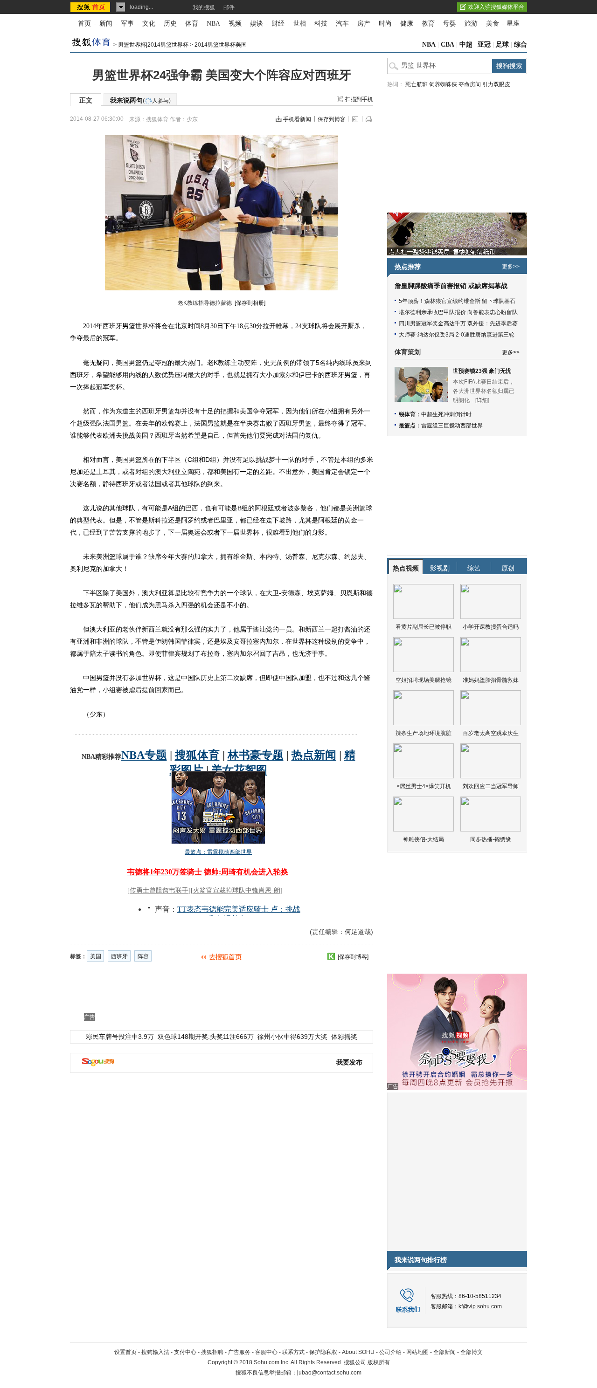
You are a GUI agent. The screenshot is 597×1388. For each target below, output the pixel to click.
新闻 (105, 23)
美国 (122, 362)
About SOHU (358, 1352)
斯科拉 (158, 520)
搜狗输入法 (155, 1352)
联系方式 (293, 1352)
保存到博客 (332, 119)
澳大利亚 (168, 471)
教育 (428, 23)
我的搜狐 (204, 7)
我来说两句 (140, 100)
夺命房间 (469, 84)
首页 (84, 23)
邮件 (229, 7)
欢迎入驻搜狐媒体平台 (496, 7)
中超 (465, 44)
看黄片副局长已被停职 (423, 627)
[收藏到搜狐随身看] (331, 956)
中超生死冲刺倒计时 (446, 414)
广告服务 (239, 1352)
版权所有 (379, 1362)
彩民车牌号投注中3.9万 (120, 1036)
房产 (363, 23)
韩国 (174, 641)
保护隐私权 (323, 1352)
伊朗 (161, 641)
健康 (406, 23)
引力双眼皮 (496, 84)
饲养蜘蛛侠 (443, 84)
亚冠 (484, 44)
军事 (127, 23)
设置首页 (125, 1352)
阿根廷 (264, 508)
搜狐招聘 (212, 1352)
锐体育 (407, 414)
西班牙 (112, 326)
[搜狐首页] (91, 7)
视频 (235, 23)
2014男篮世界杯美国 (220, 44)
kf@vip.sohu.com (480, 1306)
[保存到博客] (353, 957)
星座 (513, 23)
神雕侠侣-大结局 (423, 839)
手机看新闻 (297, 119)
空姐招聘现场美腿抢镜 (423, 680)
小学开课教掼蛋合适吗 (491, 627)
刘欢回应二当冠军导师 (491, 786)
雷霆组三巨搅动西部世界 (452, 425)
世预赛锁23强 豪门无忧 (482, 371)
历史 (170, 23)
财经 (278, 23)
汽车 (342, 23)
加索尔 (282, 374)
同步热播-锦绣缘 (490, 839)
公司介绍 (390, 1352)
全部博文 (471, 1352)
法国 (109, 423)
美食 (492, 23)
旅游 (471, 23)
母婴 (449, 23)
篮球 (365, 508)
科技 (320, 23)
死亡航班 (416, 84)
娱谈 (256, 23)
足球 (502, 44)
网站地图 (417, 1352)
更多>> (511, 266)
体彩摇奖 (344, 1036)
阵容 (143, 956)
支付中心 (185, 1352)
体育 (191, 23)
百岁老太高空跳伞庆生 (491, 733)
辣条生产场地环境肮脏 (423, 733)
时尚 (385, 23)
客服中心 (266, 1352)
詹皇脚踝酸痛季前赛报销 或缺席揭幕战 (451, 285)
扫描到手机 (359, 99)
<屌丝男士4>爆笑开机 (423, 786)
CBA (447, 44)
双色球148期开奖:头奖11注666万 (206, 1036)
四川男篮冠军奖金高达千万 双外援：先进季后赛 (458, 323)
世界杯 (145, 326)
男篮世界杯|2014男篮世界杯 (153, 44)
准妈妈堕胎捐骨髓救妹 (491, 680)
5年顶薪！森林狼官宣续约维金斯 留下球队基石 (457, 301)
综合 (520, 44)
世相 (299, 23)
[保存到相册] (250, 303)
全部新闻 (444, 1352)
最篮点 (407, 425)
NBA (213, 23)
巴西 (191, 508)
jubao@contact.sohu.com (329, 1372)
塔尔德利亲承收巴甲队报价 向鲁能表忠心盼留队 (458, 312)
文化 (148, 23)
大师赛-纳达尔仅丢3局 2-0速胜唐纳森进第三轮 (456, 334)
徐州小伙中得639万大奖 (292, 1036)
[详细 (481, 400)
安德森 (291, 593)
